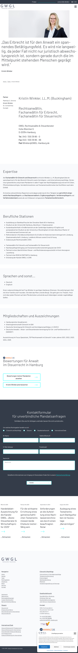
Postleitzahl (43, 447)
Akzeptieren (44, 647)
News (3, 583)
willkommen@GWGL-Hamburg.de (49, 620)
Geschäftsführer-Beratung (47, 596)
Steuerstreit (5, 608)
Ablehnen (56, 647)
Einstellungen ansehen (69, 647)
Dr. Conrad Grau (8, 105)
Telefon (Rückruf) (44, 436)
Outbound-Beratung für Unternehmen (12, 635)
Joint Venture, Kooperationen (48, 601)
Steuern (29, 430)
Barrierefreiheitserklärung (9, 601)
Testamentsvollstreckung (47, 576)
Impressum (65, 650)
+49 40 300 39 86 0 (63, 2)
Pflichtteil (42, 581)
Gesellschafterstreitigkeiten (47, 600)
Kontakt (5, 108)
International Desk (60, 430)
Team (3, 578)
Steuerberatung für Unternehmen (11, 611)
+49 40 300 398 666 (47, 618)
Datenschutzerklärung (58, 650)
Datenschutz (5, 596)
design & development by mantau (15, 648)
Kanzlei (3, 576)
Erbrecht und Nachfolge (13, 430)
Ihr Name (6, 436)
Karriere (4, 585)
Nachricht (6, 458)
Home (3, 574)
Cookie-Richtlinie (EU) (7, 600)
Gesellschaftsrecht (43, 430)
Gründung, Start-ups (45, 598)
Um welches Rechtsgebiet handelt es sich (16, 427)
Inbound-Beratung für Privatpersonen (12, 628)
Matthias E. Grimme (9, 100)
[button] (75, 633)
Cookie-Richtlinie (50, 650)
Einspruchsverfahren (7, 610)
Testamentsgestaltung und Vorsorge (49, 583)
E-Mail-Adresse (8, 447)
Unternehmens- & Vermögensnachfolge (50, 574)
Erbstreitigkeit (44, 578)
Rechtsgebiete (6, 580)
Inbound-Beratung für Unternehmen (11, 630)
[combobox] (47, 2)
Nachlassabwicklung (45, 580)
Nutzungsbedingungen (8, 598)
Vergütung (4, 581)
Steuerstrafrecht (6, 613)
